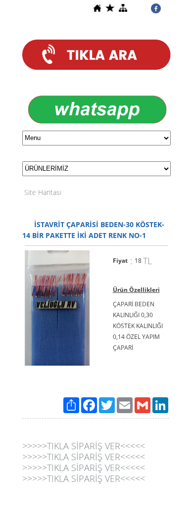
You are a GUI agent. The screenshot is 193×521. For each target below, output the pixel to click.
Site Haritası (42, 192)
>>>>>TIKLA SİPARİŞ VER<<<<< (83, 446)
